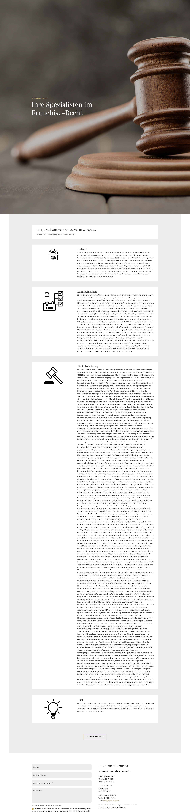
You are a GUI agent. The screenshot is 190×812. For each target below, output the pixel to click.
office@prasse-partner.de (111, 801)
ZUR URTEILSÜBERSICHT (95, 737)
